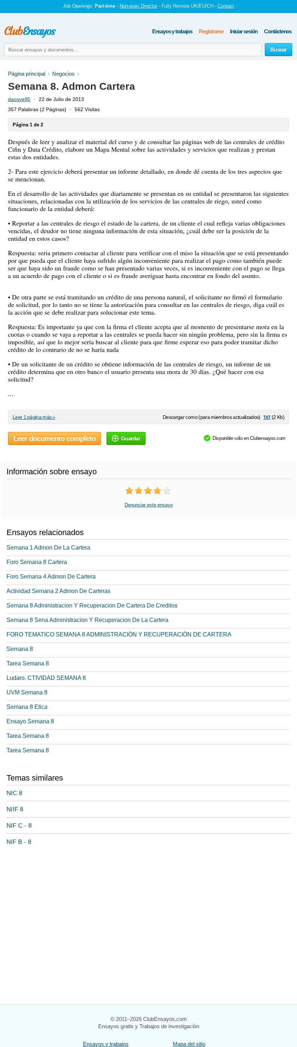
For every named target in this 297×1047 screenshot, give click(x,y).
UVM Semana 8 (27, 692)
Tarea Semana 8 (28, 663)
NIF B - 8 (19, 841)
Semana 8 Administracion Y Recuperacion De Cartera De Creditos (92, 605)
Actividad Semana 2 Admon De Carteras (58, 591)
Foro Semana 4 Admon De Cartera (51, 576)
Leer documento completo (54, 438)
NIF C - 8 (19, 825)
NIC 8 (14, 793)
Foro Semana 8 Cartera (37, 562)
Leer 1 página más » (34, 417)
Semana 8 (20, 649)
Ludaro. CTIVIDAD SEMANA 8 (46, 678)
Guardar (130, 438)
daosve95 (19, 99)
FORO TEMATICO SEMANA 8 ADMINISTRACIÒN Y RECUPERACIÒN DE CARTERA (119, 634)
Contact (226, 6)
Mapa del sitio (189, 1044)
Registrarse (211, 31)
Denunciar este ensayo (149, 505)
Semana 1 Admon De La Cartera (48, 547)
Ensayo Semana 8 (30, 721)
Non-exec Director (138, 6)
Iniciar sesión (244, 31)
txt (266, 416)
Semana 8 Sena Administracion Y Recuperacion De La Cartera (87, 620)
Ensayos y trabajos (172, 31)
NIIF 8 (15, 809)
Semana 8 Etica (27, 707)
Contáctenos (278, 31)
